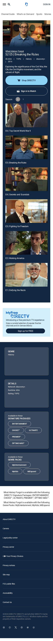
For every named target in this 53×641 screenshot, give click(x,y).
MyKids (15, 471)
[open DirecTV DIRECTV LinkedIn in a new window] (4, 627)
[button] (4, 4)
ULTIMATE (33, 430)
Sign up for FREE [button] (25, 330)
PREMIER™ (16, 436)
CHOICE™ (16, 430)
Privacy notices (9, 565)
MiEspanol (31, 471)
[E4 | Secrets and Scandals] (26, 179)
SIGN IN (46, 4)
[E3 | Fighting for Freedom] (26, 211)
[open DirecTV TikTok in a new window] (34, 627)
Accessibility (8, 593)
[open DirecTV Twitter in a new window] (16, 627)
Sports (39, 14)
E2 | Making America (14, 258)
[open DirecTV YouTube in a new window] (28, 627)
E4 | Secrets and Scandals (17, 194)
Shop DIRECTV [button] (28, 80)
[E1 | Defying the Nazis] (26, 274)
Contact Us (7, 602)
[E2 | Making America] (26, 243)
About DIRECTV (9, 519)
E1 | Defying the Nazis (15, 290)
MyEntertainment (19, 465)
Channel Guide (8, 14)
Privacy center (8, 547)
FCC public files (9, 583)
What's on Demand (25, 14)
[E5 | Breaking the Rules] (26, 147)
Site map (6, 574)
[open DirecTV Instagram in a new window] (22, 627)
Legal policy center (10, 537)
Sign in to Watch (28, 91)
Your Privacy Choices (14, 556)
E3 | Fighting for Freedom (17, 226)
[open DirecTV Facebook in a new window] (10, 627)
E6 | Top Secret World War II (18, 130)
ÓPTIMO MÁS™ (18, 443)
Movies (47, 14)
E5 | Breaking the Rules (15, 162)
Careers (6, 528)
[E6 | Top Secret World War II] (26, 115)
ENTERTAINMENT (19, 423)
